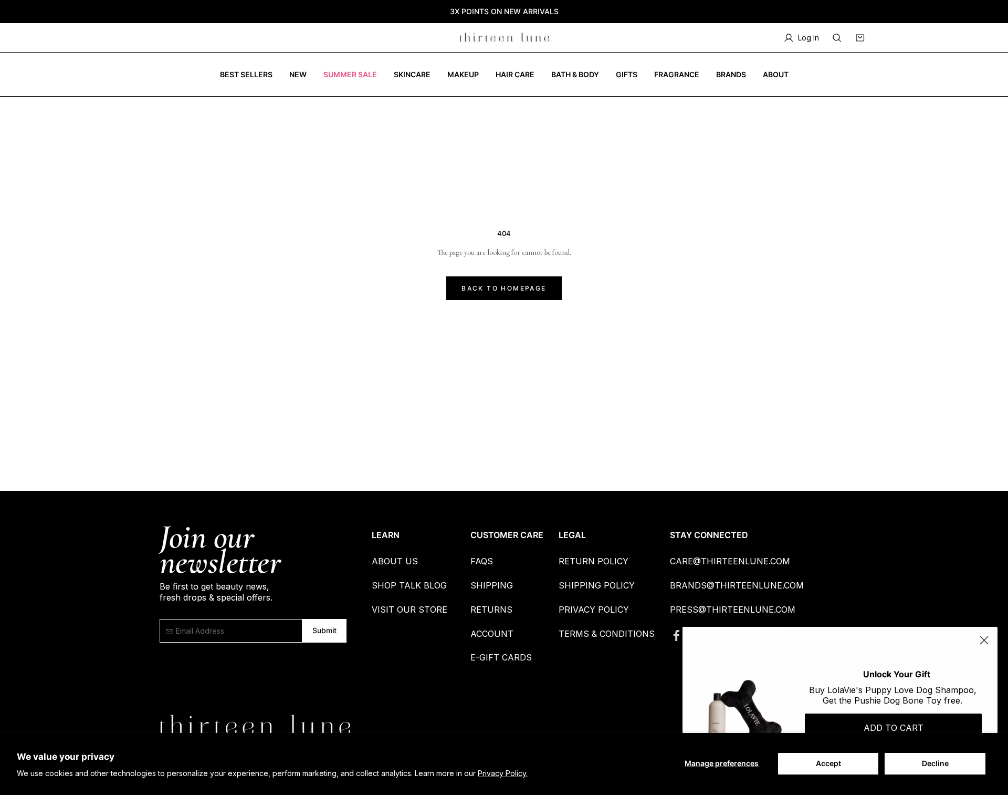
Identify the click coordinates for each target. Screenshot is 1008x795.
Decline (935, 763)
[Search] (837, 38)
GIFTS (626, 74)
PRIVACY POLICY (594, 609)
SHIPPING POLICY (597, 585)
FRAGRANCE (676, 74)
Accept (828, 763)
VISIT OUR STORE (409, 609)
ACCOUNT (491, 633)
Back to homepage (503, 288)
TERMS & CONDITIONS (607, 633)
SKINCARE (412, 74)
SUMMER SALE (350, 74)
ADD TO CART (893, 727)
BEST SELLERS (246, 74)
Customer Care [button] (506, 535)
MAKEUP (463, 74)
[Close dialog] (984, 640)
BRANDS (731, 74)
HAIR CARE (515, 74)
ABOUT (776, 74)
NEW (298, 74)
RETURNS (491, 609)
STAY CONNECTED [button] (709, 535)
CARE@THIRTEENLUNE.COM (730, 561)
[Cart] (860, 38)
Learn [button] (386, 535)
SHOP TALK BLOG (409, 585)
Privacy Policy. (503, 773)
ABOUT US (395, 561)
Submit (324, 630)
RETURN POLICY (593, 561)
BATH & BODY (575, 74)
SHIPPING (491, 585)
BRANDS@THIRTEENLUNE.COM (737, 585)
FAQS (481, 561)
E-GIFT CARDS (501, 657)
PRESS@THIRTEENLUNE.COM (732, 609)
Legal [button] (572, 535)
